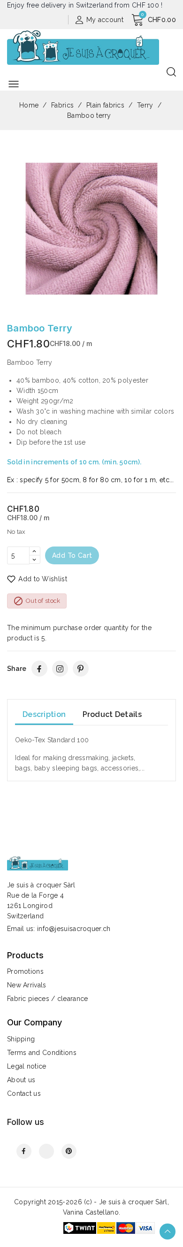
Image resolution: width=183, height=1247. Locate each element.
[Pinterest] (81, 669)
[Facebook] (39, 669)
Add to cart (72, 555)
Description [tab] (44, 714)
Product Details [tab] (112, 714)
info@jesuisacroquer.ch (74, 928)
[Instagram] (60, 669)
